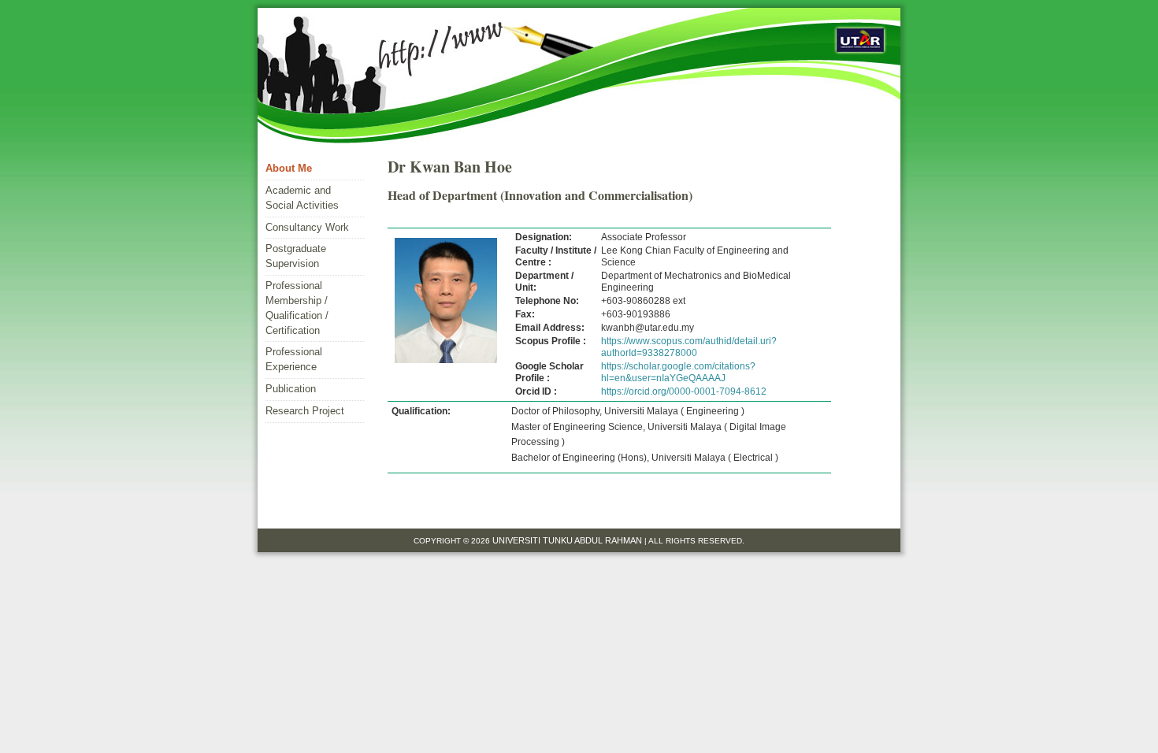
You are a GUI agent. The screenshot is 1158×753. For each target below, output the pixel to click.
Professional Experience (293, 359)
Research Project (304, 411)
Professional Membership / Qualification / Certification (296, 308)
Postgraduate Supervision (295, 256)
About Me (288, 168)
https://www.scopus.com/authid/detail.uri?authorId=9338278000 (689, 347)
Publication (290, 389)
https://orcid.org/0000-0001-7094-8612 (683, 391)
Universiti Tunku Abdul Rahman (568, 540)
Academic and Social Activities (302, 197)
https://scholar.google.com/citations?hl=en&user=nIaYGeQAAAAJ (678, 372)
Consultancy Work (307, 227)
